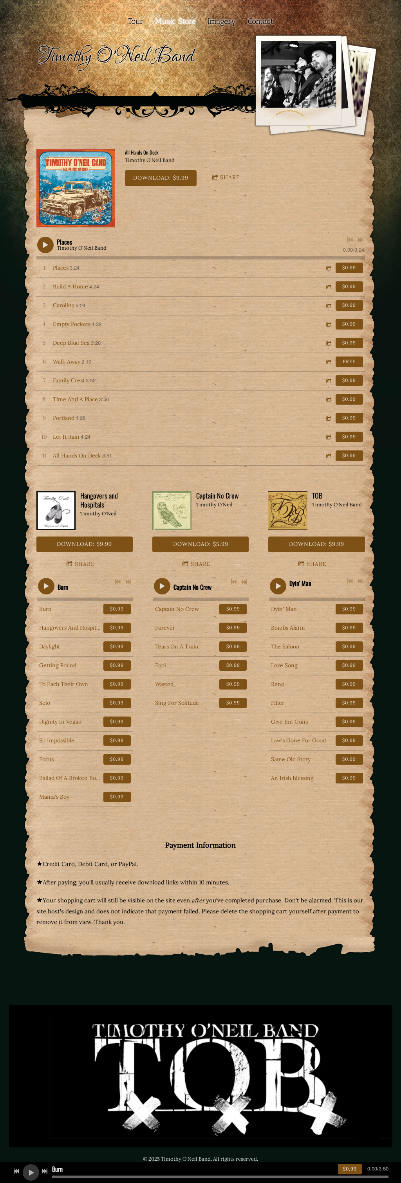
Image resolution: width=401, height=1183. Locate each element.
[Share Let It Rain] (328, 437)
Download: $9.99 (160, 177)
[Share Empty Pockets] (328, 324)
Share (230, 177)
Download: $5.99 (200, 543)
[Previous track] (350, 239)
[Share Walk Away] (328, 362)
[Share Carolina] (328, 305)
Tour (135, 21)
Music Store (175, 21)
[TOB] (287, 510)
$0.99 (349, 267)
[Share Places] (328, 268)
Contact (260, 21)
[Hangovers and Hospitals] (56, 510)
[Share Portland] (328, 418)
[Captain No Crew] (171, 510)
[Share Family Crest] (328, 380)
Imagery (222, 21)
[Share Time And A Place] (328, 399)
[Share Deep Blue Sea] (328, 343)
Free (349, 361)
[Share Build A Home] (328, 287)
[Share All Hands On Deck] (328, 456)
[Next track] (360, 239)
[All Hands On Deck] (75, 188)
